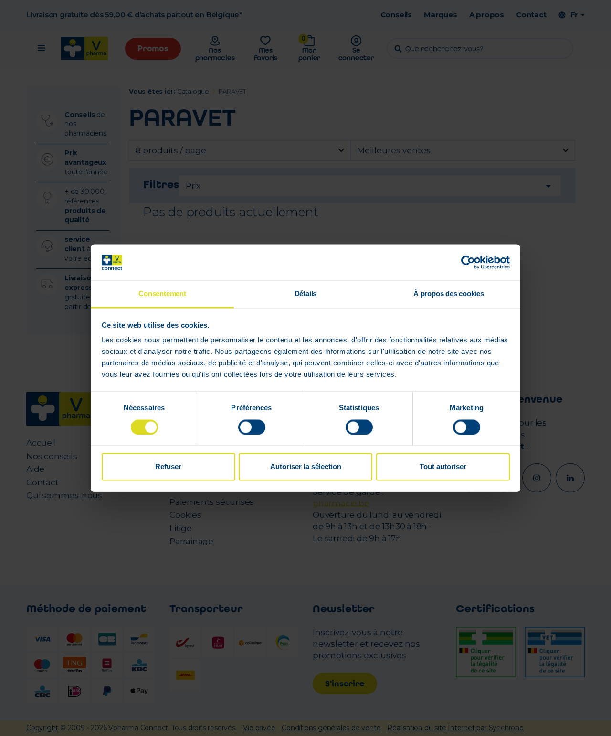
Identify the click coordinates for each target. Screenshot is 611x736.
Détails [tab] (306, 294)
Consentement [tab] (162, 294)
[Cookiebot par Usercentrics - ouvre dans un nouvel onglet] (468, 262)
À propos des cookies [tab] (448, 294)
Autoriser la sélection (305, 467)
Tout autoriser (443, 467)
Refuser (168, 467)
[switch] (251, 427)
